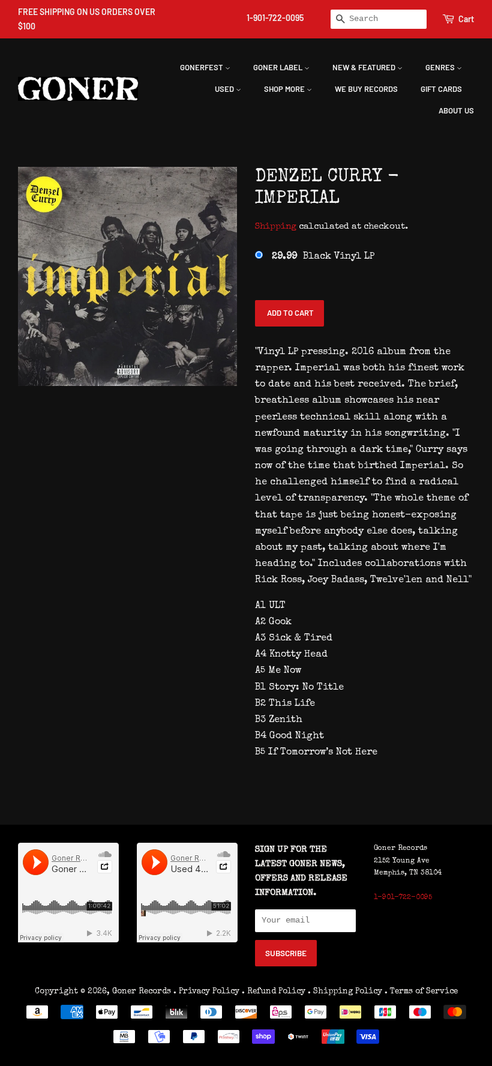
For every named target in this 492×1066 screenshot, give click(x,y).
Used (225, 89)
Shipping (275, 226)
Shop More (285, 89)
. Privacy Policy (206, 991)
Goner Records (142, 991)
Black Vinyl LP (323, 257)
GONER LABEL (278, 67)
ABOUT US (456, 110)
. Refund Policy (273, 991)
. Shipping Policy (345, 991)
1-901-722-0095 (275, 18)
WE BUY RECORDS (366, 89)
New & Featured (364, 67)
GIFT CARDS (441, 89)
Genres (441, 67)
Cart (466, 19)
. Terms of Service (421, 991)
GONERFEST (202, 67)
